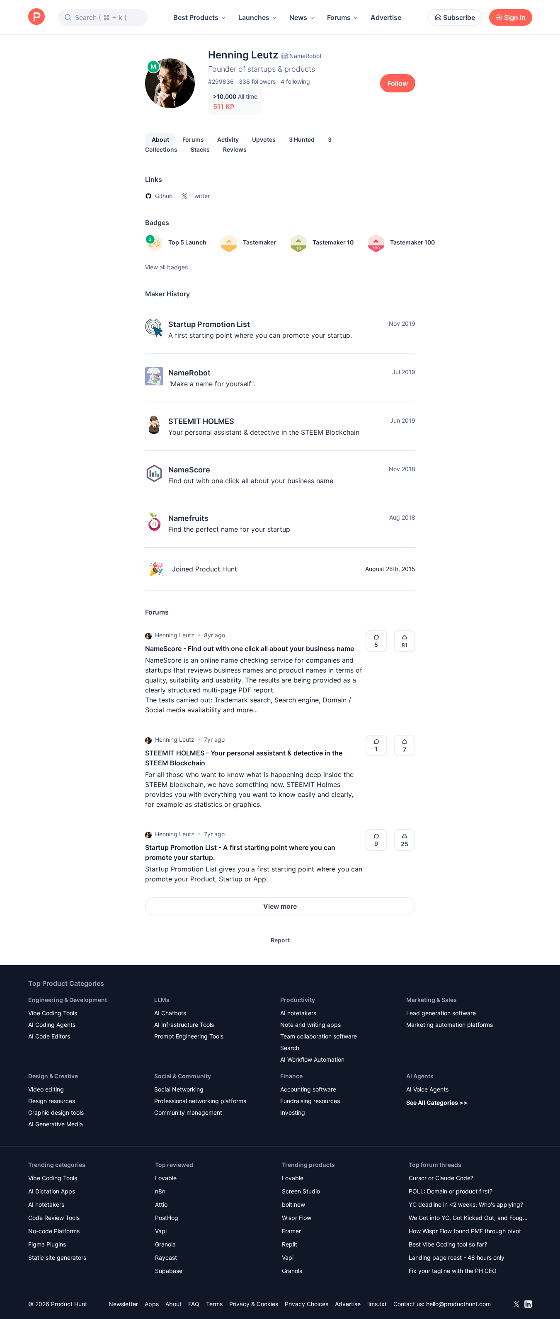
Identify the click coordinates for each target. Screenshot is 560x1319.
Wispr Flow (296, 1217)
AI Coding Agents (51, 1024)
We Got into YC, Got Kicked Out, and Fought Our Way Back (468, 1218)
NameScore (189, 469)
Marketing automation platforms (449, 1024)
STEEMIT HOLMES (201, 421)
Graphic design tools (56, 1112)
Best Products (195, 17)
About (160, 139)
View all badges (166, 267)
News (298, 17)
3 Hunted (302, 139)
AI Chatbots (170, 1012)
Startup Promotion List (209, 324)
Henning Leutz (174, 635)
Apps (152, 1303)
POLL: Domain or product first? (450, 1191)
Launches (253, 17)
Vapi (161, 1230)
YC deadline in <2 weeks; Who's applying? (466, 1204)
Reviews (235, 149)
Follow (398, 83)
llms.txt (377, 1303)
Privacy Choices (306, 1303)
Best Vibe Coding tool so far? (448, 1244)
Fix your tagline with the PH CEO (453, 1270)
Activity (228, 139)
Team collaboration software (318, 1036)
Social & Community (182, 1075)
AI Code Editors (49, 1036)
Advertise (386, 17)
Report (280, 940)
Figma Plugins (47, 1244)
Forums (339, 17)
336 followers (257, 81)
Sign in (515, 17)
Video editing (46, 1089)
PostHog (166, 1217)
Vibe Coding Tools (52, 1012)
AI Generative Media (55, 1124)
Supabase (168, 1270)
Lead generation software (441, 1012)
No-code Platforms (54, 1230)
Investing (292, 1112)
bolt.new (293, 1204)
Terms (214, 1303)
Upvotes (264, 139)
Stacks (200, 149)
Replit (289, 1244)
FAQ (193, 1303)
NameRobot (189, 372)
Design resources (51, 1100)
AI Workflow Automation (312, 1059)
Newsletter (123, 1303)
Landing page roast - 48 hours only (456, 1257)
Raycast (166, 1257)
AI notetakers (298, 1012)
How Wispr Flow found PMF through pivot (465, 1230)
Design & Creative (53, 1075)
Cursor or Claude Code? (441, 1177)
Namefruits (188, 518)
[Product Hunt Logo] (36, 17)
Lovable (166, 1177)
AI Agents (420, 1075)
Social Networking (179, 1089)
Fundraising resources (310, 1100)
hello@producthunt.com (458, 1303)
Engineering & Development (67, 999)
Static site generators (57, 1257)
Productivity (297, 999)
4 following (295, 81)
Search (289, 1047)
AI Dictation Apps (51, 1191)
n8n (160, 1191)
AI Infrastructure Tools (184, 1024)
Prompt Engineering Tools (188, 1036)
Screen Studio (301, 1191)
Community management (188, 1112)
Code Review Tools (54, 1217)
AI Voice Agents (427, 1089)
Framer (291, 1230)
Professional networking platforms (200, 1100)
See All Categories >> (437, 1102)
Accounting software (308, 1089)
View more (280, 906)
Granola (165, 1244)
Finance (291, 1075)
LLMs (162, 999)
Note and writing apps (310, 1024)
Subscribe (459, 17)
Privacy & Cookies (253, 1303)
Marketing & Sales (431, 999)
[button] (148, 635)
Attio (161, 1204)
